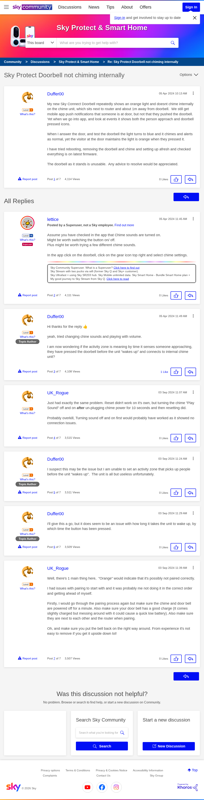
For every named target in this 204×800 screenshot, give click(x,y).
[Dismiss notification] (195, 18)
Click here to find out (126, 267)
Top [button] (195, 770)
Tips (110, 7)
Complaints (50, 775)
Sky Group (156, 775)
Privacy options (50, 770)
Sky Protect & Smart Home (102, 28)
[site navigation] (6, 7)
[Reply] (190, 179)
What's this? (27, 114)
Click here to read (118, 278)
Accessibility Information (148, 770)
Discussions (69, 7)
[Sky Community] (32, 7)
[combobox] (111, 43)
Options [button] (186, 75)
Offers (145, 7)
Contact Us (103, 775)
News (93, 7)
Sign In (191, 7)
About (127, 7)
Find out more (124, 225)
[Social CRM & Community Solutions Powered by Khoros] (188, 787)
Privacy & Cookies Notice (111, 770)
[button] (193, 93)
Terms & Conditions (78, 770)
